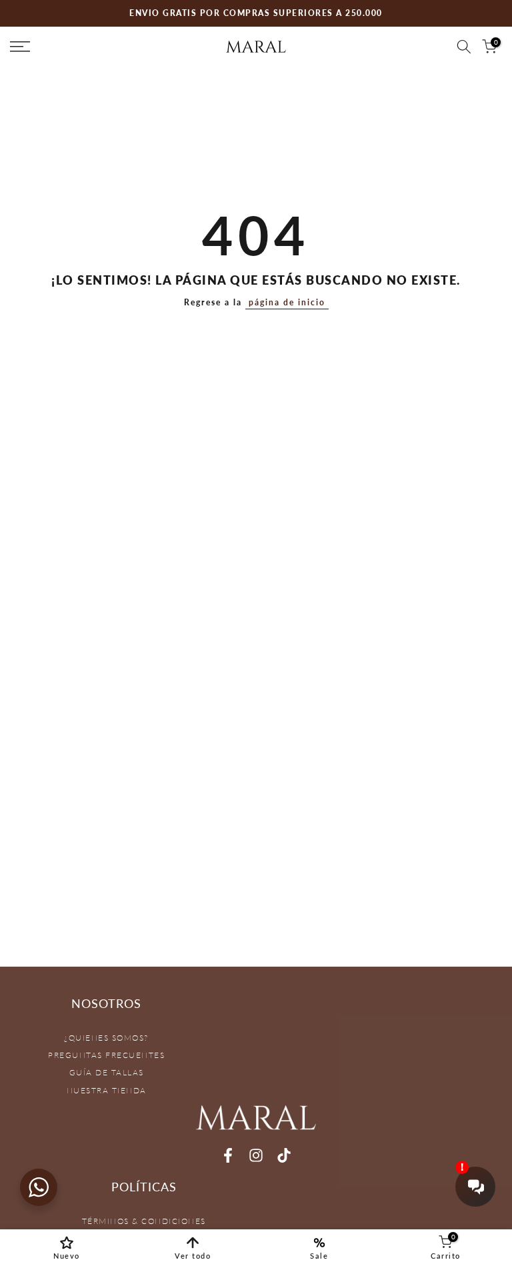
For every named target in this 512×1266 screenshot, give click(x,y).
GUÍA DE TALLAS (106, 1072)
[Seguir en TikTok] (284, 1155)
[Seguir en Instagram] (256, 1155)
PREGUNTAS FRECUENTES (106, 1055)
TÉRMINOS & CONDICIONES (144, 1221)
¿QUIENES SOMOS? (106, 1038)
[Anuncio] (256, 13)
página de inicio (287, 302)
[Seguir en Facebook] (228, 1155)
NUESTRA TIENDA (107, 1090)
